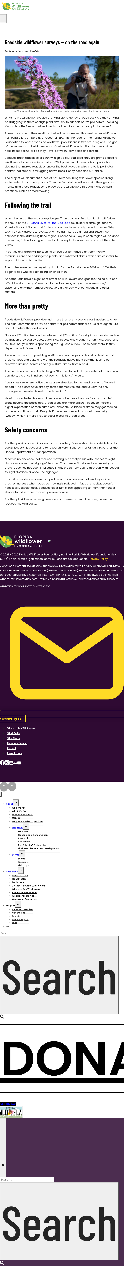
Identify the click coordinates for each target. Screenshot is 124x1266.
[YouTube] (19, 764)
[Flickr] (15, 764)
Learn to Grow (14, 753)
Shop (15, 922)
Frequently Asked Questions (27, 821)
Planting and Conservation (33, 834)
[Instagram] (7, 764)
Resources (12, 871)
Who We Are (13, 738)
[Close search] (3, 1147)
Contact (11, 748)
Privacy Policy (99, 559)
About (9, 803)
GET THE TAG (8, 1104)
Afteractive (43, 586)
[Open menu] (3, 18)
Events (15, 854)
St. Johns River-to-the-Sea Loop (48, 223)
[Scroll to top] (4, 786)
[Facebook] (2, 764)
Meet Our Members (22, 814)
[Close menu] (1, 794)
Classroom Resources (24, 899)
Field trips (23, 865)
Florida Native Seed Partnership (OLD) (39, 848)
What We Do (13, 733)
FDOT (9, 926)
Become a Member (17, 743)
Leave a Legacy (20, 919)
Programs (17, 827)
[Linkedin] (11, 764)
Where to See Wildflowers (21, 728)
